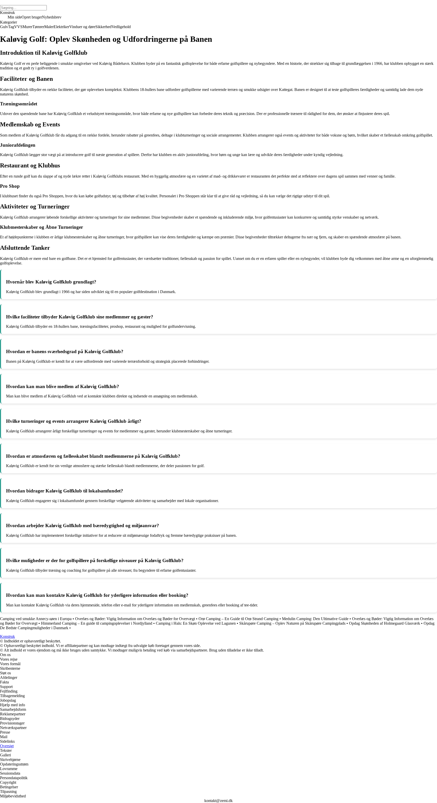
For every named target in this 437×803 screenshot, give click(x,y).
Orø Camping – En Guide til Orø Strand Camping (238, 619)
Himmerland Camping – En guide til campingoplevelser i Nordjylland (96, 623)
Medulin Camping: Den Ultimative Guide (315, 619)
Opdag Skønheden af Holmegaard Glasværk (384, 623)
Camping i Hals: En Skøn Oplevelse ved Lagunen (196, 623)
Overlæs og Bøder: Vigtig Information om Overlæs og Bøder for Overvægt (135, 619)
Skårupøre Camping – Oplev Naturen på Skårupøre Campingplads (292, 623)
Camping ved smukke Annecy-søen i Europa (36, 619)
